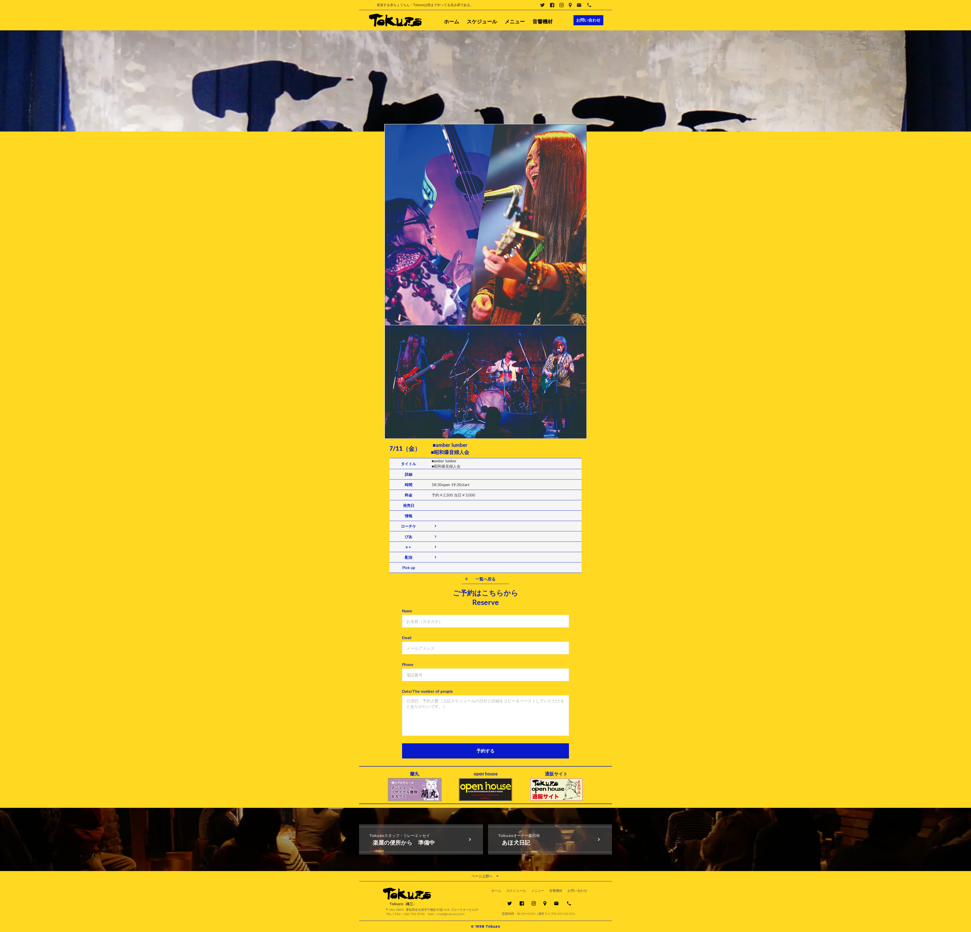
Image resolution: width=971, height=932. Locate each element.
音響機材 (543, 21)
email (579, 5)
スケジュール (482, 21)
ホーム (451, 21)
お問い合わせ (577, 890)
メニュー (515, 21)
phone (589, 5)
